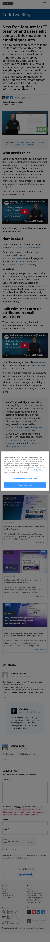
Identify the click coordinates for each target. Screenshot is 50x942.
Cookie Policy (38, 470)
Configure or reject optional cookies (25, 479)
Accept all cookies (25, 485)
